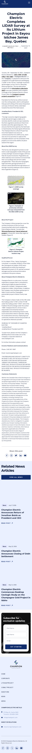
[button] (28, 3)
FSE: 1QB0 (9, 77)
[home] (5, 2)
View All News (16, 477)
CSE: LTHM (17, 75)
